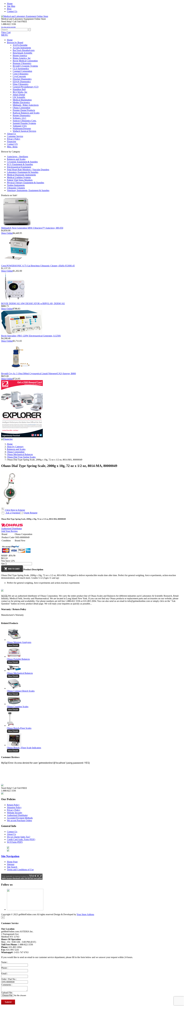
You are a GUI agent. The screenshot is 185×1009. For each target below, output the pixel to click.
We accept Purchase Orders (19, 820)
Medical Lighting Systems (19, 177)
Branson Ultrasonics (22, 63)
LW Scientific (19, 97)
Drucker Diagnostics (22, 79)
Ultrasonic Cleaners (16, 188)
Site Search (12, 867)
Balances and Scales (16, 159)
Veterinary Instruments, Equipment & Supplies (28, 190)
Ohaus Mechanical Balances (20, 454)
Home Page (12, 861)
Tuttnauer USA (20, 126)
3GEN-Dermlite (20, 45)
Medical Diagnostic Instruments (21, 175)
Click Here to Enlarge (14, 510)
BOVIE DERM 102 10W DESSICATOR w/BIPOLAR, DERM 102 (33, 303)
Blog (9, 9)
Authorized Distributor (11, 528)
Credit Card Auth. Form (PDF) (21, 839)
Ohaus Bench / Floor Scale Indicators (24, 747)
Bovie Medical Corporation (25, 60)
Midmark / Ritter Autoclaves (26, 105)
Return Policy (13, 805)
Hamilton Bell (19, 89)
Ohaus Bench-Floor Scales (19, 728)
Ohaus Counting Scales (17, 706)
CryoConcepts (19, 76)
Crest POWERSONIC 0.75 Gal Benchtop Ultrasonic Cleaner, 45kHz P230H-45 (38, 265)
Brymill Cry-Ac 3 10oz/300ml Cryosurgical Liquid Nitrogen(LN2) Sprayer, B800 (38, 373)
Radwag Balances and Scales (26, 113)
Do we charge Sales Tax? (18, 837)
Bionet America (20, 55)
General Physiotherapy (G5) (25, 87)
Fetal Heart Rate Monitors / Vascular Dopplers (28, 169)
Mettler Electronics (21, 102)
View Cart (6, 32)
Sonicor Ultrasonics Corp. (24, 120)
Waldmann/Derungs (22, 128)
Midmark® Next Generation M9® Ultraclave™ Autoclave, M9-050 (32, 228)
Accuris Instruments (22, 47)
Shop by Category (15, 446)
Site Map (11, 6)
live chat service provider (8, 27)
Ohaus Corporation (21, 107)
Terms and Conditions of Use (20, 869)
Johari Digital (19, 94)
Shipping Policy (14, 807)
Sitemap (10, 864)
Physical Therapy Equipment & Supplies (25, 182)
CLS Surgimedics (21, 68)
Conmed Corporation (22, 71)
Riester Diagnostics (21, 115)
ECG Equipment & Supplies (20, 164)
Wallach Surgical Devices (24, 131)
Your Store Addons (85, 914)
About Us (11, 834)
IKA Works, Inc (20, 92)
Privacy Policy (13, 810)
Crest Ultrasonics (20, 74)
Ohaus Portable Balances (18, 659)
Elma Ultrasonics (20, 84)
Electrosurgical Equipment (19, 167)
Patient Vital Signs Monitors (20, 180)
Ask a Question (12, 513)
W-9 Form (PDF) (15, 842)
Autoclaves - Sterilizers (17, 156)
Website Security (14, 812)
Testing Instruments (16, 185)
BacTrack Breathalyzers (24, 50)
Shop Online (7, 233)
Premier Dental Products (24, 110)
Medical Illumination (22, 100)
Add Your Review (9, 531)
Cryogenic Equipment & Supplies (22, 162)
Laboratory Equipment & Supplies (22, 172)
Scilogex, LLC (19, 118)
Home (10, 3)
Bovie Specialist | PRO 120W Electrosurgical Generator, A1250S (31, 335)
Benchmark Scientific (22, 53)
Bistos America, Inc (22, 58)
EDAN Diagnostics (22, 81)
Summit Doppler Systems (24, 123)
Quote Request (30, 513)
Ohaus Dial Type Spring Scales (21, 457)
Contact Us (12, 11)
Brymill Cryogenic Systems (25, 66)
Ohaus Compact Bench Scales (21, 691)
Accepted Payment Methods (20, 818)
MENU (4, 35)
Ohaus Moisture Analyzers (19, 642)
